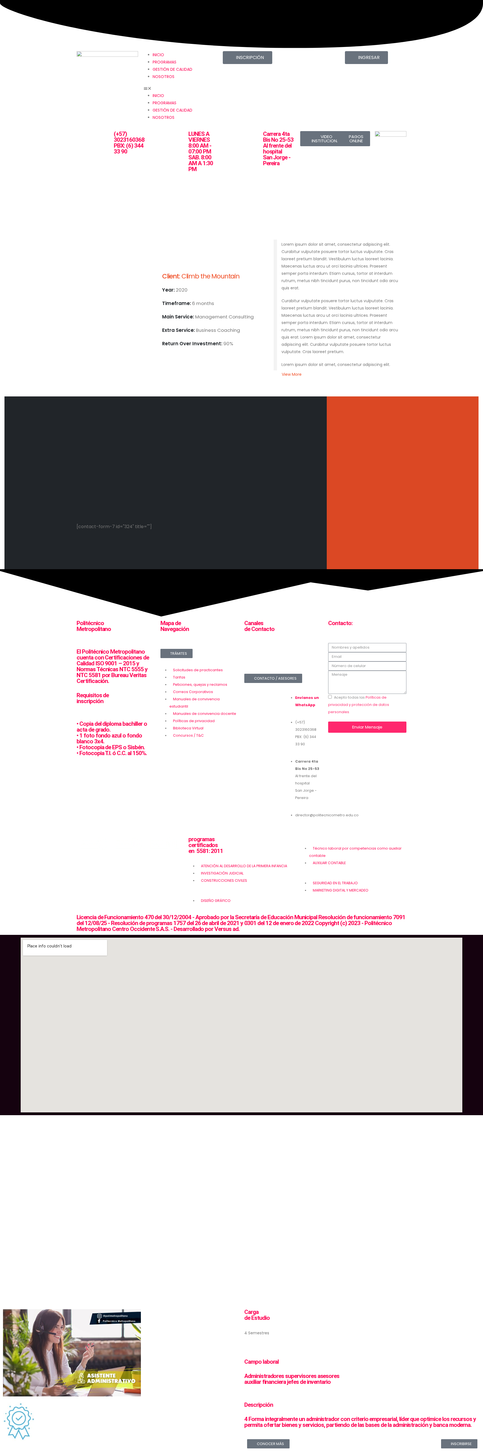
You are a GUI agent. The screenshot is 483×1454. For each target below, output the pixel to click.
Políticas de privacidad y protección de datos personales (358, 704)
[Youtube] (304, 656)
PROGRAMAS (164, 62)
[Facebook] (251, 656)
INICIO (158, 55)
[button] (174, 88)
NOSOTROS (163, 76)
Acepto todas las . (358, 704)
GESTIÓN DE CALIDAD (172, 69)
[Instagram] (277, 656)
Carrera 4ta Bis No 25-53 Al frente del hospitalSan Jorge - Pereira (278, 149)
